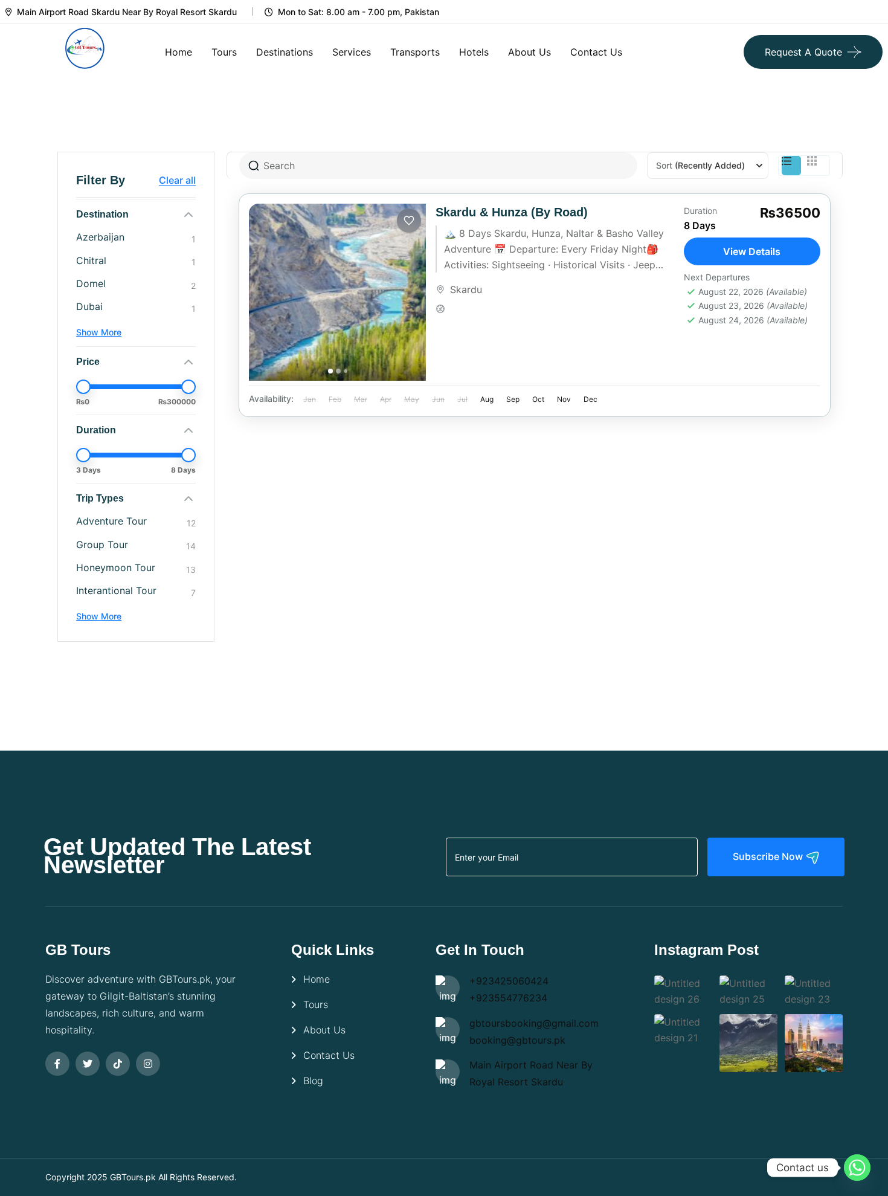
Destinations (284, 52)
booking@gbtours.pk (517, 1040)
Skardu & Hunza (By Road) (512, 212)
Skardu (466, 289)
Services (351, 52)
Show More (98, 332)
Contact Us (596, 52)
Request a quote (803, 52)
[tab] (330, 371)
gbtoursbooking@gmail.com (534, 1023)
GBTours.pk (133, 1177)
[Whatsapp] (857, 1167)
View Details (751, 251)
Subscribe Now (769, 856)
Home (178, 52)
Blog (313, 1081)
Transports (415, 52)
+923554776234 (508, 998)
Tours (224, 52)
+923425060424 (509, 981)
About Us (529, 52)
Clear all (177, 180)
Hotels (474, 52)
